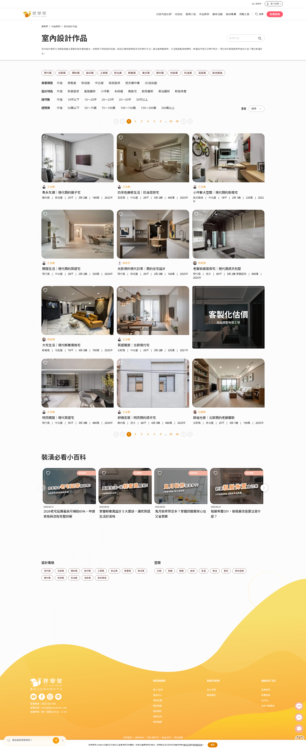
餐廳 (181, 570)
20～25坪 (108, 99)
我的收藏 (157, 700)
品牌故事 (265, 689)
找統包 (178, 14)
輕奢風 (132, 73)
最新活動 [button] (217, 14)
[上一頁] (122, 121)
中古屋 (99, 83)
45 (170, 121)
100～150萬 (128, 108)
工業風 (104, 73)
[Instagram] (50, 697)
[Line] (299, 706)
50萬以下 (73, 108)
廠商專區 (211, 695)
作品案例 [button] (204, 14)
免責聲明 (127, 737)
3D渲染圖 (151, 83)
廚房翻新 (147, 91)
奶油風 (188, 73)
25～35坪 (125, 99)
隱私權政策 (153, 737)
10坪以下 (73, 99)
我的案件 (157, 711)
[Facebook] (42, 697)
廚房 (192, 570)
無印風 (90, 73)
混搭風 (202, 73)
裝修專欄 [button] (231, 14)
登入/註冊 (158, 689)
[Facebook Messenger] (299, 717)
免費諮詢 (275, 14)
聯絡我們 (166, 737)
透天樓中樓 (132, 83)
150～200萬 (148, 108)
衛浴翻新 (164, 91)
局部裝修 (114, 83)
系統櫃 (118, 91)
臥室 (203, 570)
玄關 (159, 570)
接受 (213, 744)
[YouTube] (33, 697)
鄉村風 (160, 73)
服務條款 (139, 737)
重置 (243, 108)
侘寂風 (174, 73)
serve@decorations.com (54, 707)
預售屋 (72, 83)
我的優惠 (157, 721)
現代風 (48, 73)
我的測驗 (157, 705)
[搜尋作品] (259, 38)
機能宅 (132, 91)
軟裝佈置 (180, 91)
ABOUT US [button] (268, 681)
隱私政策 (187, 744)
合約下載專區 (268, 705)
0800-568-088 (48, 703)
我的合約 (157, 716)
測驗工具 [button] (244, 14)
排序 (253, 108)
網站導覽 (178, 737)
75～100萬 (108, 108)
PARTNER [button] (213, 681)
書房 (226, 570)
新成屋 (85, 83)
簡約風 (76, 73)
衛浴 (215, 570)
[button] (42, 487)
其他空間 (239, 570)
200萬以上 (168, 108)
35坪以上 (142, 99)
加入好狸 (211, 689)
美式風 (146, 73)
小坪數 (105, 91)
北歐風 (62, 73)
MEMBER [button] (159, 681)
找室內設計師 (164, 14)
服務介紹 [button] (191, 14)
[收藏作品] (45, 137)
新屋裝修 (73, 91)
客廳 (170, 570)
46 (177, 121)
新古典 (118, 73)
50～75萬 (90, 108)
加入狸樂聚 (256, 3)
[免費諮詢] (299, 728)
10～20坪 (90, 99)
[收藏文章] (48, 473)
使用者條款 (198, 744)
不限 (59, 83)
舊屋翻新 (90, 91)
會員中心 (157, 695)
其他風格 (217, 73)
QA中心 (265, 700)
